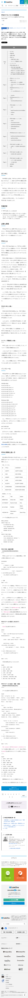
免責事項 (7, 980)
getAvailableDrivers (15, 126)
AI (6, 5)
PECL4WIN (4, 444)
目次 (14, 47)
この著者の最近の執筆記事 (14, 848)
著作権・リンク (8, 976)
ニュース (3, 938)
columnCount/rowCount (16, 140)
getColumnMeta (14, 138)
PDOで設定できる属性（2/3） (16, 152)
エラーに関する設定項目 (16, 160)
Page (4, 84)
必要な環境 (12, 55)
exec (12, 107)
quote (12, 120)
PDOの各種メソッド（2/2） (16, 118)
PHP (2, 24)
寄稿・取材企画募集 (7, 932)
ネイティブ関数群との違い (16, 61)
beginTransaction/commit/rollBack (18, 110)
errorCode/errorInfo (15, 122)
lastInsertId (13, 128)
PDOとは (12, 57)
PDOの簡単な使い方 (14, 65)
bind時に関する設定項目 (16, 154)
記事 (17, 938)
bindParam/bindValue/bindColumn (18, 136)
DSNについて (13, 80)
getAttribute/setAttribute (16, 124)
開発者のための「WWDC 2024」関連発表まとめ (14, 823)
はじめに (12, 51)
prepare (12, 112)
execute (12, 95)
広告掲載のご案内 (21, 932)
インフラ (22, 5)
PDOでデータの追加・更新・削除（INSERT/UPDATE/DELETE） (18, 73)
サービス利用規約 (9, 984)
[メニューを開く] (2, 2)
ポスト (4, 42)
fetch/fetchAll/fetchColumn (16, 100)
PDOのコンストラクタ (15, 78)
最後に (11, 166)
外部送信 (7, 988)
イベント (3, 944)
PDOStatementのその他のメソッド (17, 132)
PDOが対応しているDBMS (16, 82)
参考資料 (12, 164)
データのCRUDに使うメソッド (17, 91)
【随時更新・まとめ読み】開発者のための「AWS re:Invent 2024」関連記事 (14, 820)
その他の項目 (14, 162)
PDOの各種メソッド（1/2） (16, 105)
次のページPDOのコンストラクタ (14, 788)
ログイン (14, 903)
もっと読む (5, 828)
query (12, 114)
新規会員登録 (14, 900)
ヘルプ (7, 974)
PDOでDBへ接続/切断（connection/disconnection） (17, 68)
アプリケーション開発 (13, 5)
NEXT (23, 795)
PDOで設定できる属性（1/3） (16, 144)
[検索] (2, 5)
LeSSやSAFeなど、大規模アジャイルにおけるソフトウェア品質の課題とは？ (14, 826)
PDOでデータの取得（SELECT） (18, 70)
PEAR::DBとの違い (15, 59)
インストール (13, 63)
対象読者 (12, 53)
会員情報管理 (8, 978)
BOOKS (18, 944)
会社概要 (7, 982)
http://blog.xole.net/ (13, 843)
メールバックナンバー (15, 896)
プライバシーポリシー (10, 986)
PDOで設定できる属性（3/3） (16, 158)
